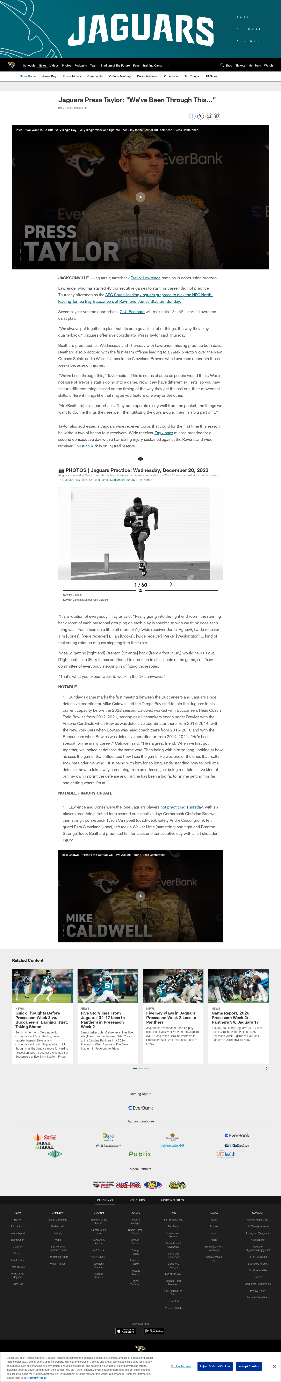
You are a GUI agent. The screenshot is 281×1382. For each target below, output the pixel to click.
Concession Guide (58, 1256)
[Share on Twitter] (200, 118)
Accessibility (99, 1257)
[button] (140, 197)
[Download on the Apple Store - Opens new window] (125, 1331)
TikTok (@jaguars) (257, 1256)
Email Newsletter (258, 1270)
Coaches (18, 1246)
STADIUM (99, 1212)
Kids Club (173, 1301)
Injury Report (18, 1233)
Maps (58, 1239)
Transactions (18, 1226)
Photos (214, 1226)
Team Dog (17, 1283)
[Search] (222, 65)
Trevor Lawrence (145, 277)
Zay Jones (163, 432)
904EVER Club (173, 1307)
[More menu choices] (167, 65)
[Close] (274, 1366)
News (214, 1219)
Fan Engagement (173, 1219)
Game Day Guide (58, 1219)
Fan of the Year (173, 1273)
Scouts (18, 1253)
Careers (258, 1277)
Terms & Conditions (258, 1297)
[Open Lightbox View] (140, 546)
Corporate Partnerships (258, 1283)
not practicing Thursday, (182, 806)
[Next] (170, 584)
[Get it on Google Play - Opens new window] (154, 1333)
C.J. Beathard (132, 311)
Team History (17, 1266)
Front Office (17, 1260)
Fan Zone (173, 1226)
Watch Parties (57, 1263)
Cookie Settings (181, 1366)
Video (214, 1233)
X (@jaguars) (258, 1239)
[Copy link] (217, 116)
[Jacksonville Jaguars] (140, 1350)
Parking (58, 1233)
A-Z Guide (98, 1250)
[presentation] (267, 1069)
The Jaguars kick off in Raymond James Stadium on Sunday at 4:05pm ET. (106, 479)
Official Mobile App (257, 1219)
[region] (140, 1367)
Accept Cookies (249, 1366)
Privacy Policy (258, 1290)
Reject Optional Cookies (215, 1366)
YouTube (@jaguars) (258, 1226)
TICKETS (135, 1212)
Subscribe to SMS (258, 1263)
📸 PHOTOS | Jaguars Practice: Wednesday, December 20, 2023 (133, 470)
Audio (214, 1239)
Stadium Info (58, 1226)
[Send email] (209, 118)
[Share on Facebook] (192, 118)
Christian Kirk (86, 445)
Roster (17, 1219)
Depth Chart (17, 1239)
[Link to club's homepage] (11, 65)
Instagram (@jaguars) (257, 1233)
